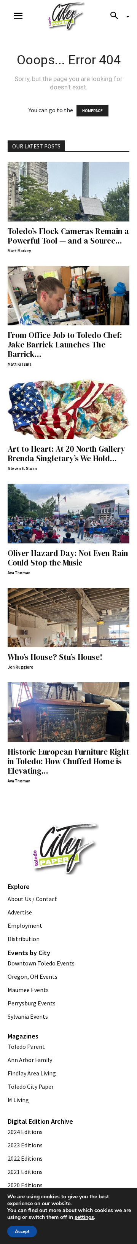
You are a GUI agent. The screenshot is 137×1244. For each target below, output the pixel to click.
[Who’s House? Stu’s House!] (68, 618)
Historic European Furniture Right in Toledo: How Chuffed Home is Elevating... (68, 761)
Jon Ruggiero (20, 667)
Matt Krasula (20, 364)
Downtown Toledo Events (41, 963)
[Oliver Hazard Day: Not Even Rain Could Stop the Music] (68, 513)
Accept (22, 1231)
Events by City (29, 952)
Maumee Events (28, 990)
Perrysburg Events (32, 1003)
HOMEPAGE (92, 110)
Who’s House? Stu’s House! (55, 657)
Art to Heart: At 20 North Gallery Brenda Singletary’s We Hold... (66, 453)
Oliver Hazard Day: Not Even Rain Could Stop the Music (68, 558)
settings (84, 1217)
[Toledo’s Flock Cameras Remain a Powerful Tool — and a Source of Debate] (68, 191)
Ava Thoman (19, 572)
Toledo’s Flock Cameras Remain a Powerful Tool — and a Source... (68, 236)
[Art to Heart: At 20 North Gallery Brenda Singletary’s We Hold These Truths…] (68, 409)
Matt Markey (19, 250)
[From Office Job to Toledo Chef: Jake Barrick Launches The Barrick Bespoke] (68, 296)
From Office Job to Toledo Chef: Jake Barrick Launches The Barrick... (65, 345)
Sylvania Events (28, 1016)
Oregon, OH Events (32, 976)
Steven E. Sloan (22, 468)
